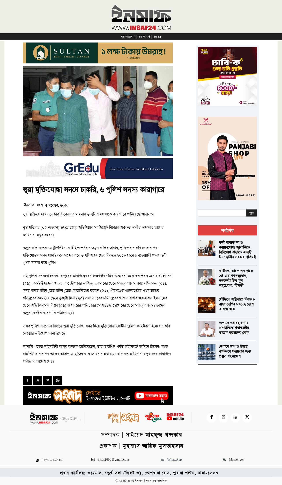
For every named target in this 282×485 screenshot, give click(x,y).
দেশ (40, 205)
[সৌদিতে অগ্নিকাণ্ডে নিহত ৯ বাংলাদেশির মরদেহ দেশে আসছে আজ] (206, 305)
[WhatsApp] (57, 380)
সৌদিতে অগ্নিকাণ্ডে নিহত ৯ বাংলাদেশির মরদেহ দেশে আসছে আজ (237, 304)
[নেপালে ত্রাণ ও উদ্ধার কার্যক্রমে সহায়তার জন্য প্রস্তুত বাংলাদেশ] (206, 352)
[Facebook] (27, 380)
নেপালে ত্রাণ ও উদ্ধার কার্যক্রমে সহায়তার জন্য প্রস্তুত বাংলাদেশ (235, 351)
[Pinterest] (47, 380)
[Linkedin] (235, 418)
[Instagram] (223, 418)
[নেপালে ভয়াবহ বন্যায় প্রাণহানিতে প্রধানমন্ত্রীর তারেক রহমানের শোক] (206, 329)
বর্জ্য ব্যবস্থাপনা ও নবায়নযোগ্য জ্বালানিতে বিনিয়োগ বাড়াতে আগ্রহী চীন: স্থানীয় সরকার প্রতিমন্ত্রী (237, 250)
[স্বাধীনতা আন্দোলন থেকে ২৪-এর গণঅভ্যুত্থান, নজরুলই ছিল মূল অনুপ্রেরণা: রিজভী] (206, 277)
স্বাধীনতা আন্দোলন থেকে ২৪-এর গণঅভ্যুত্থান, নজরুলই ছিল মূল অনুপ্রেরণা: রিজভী (236, 278)
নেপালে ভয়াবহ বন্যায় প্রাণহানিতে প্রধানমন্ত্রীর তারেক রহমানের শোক (234, 327)
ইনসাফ (29, 205)
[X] (37, 380)
